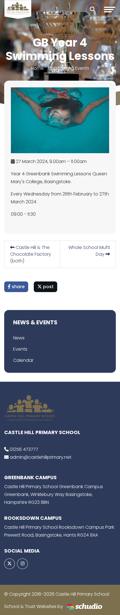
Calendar (23, 360)
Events (20, 349)
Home (37, 68)
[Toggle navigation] (110, 9)
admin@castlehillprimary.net (40, 457)
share (18, 286)
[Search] (92, 9)
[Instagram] (22, 563)
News (19, 338)
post (48, 286)
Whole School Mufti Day (89, 250)
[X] (9, 563)
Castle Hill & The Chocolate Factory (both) (30, 254)
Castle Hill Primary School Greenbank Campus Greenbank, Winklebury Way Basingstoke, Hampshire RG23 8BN (53, 494)
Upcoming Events (70, 68)
